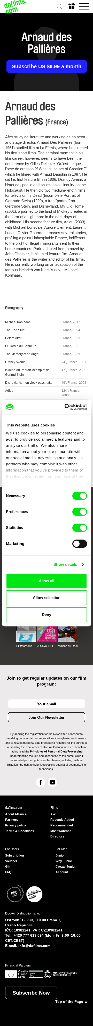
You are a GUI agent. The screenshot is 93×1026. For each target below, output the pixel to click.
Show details (65, 564)
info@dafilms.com (34, 946)
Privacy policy (15, 825)
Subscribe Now (31, 993)
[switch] (79, 512)
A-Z (53, 814)
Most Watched (60, 831)
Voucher (11, 861)
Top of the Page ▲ (71, 1001)
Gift (7, 866)
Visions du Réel (68, 645)
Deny (46, 614)
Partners (11, 820)
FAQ (8, 872)
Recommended (61, 825)
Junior (60, 855)
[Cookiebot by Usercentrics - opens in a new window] (65, 407)
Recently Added (62, 820)
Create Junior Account (66, 869)
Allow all (46, 581)
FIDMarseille (24, 645)
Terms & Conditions (19, 831)
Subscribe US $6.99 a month (46, 66)
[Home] (15, 6)
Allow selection (46, 597)
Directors (57, 836)
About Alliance (16, 814)
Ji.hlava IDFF (45, 645)
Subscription (14, 855)
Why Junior (64, 861)
